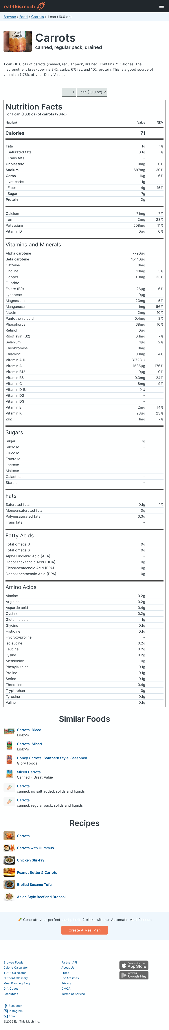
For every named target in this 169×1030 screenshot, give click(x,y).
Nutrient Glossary (16, 978)
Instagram (16, 1011)
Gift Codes (11, 988)
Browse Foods (13, 962)
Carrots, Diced (29, 730)
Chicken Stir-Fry (30, 860)
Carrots (37, 16)
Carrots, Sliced (29, 744)
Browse (10, 16)
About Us (67, 967)
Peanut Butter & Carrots (37, 872)
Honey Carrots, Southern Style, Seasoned (52, 758)
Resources (11, 994)
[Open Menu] (161, 6)
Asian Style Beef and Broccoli (41, 897)
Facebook (15, 1005)
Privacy (66, 983)
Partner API (69, 962)
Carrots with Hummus (35, 848)
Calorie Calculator (16, 967)
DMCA (65, 988)
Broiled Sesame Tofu (34, 884)
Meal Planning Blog (17, 983)
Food (23, 16)
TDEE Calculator (15, 972)
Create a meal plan (85, 930)
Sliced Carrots (29, 772)
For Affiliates (70, 978)
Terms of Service (73, 994)
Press (65, 972)
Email (12, 1016)
